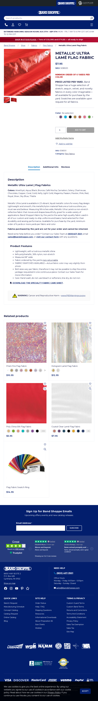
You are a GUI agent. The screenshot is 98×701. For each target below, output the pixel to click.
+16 (88, 431)
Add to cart (80, 130)
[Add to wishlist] (45, 323)
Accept (85, 691)
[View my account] (13, 24)
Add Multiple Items (64, 138)
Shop (23, 45)
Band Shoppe (9, 45)
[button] (47, 53)
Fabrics (34, 45)
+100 (43, 431)
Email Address (24, 523)
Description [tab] (34, 167)
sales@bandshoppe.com (20, 237)
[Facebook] (5, 588)
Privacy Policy (54, 692)
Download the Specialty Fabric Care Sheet (38, 283)
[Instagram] (11, 588)
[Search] (91, 18)
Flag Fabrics (48, 45)
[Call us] (6, 24)
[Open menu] (91, 24)
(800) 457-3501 (65, 573)
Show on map (9, 583)
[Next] (92, 117)
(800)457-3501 (75, 234)
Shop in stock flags (26, 39)
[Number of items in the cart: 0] (26, 24)
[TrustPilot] (27, 588)
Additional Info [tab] (50, 167)
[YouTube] (16, 588)
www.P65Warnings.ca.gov (73, 295)
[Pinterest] (22, 588)
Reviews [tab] (65, 167)
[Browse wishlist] (19, 24)
